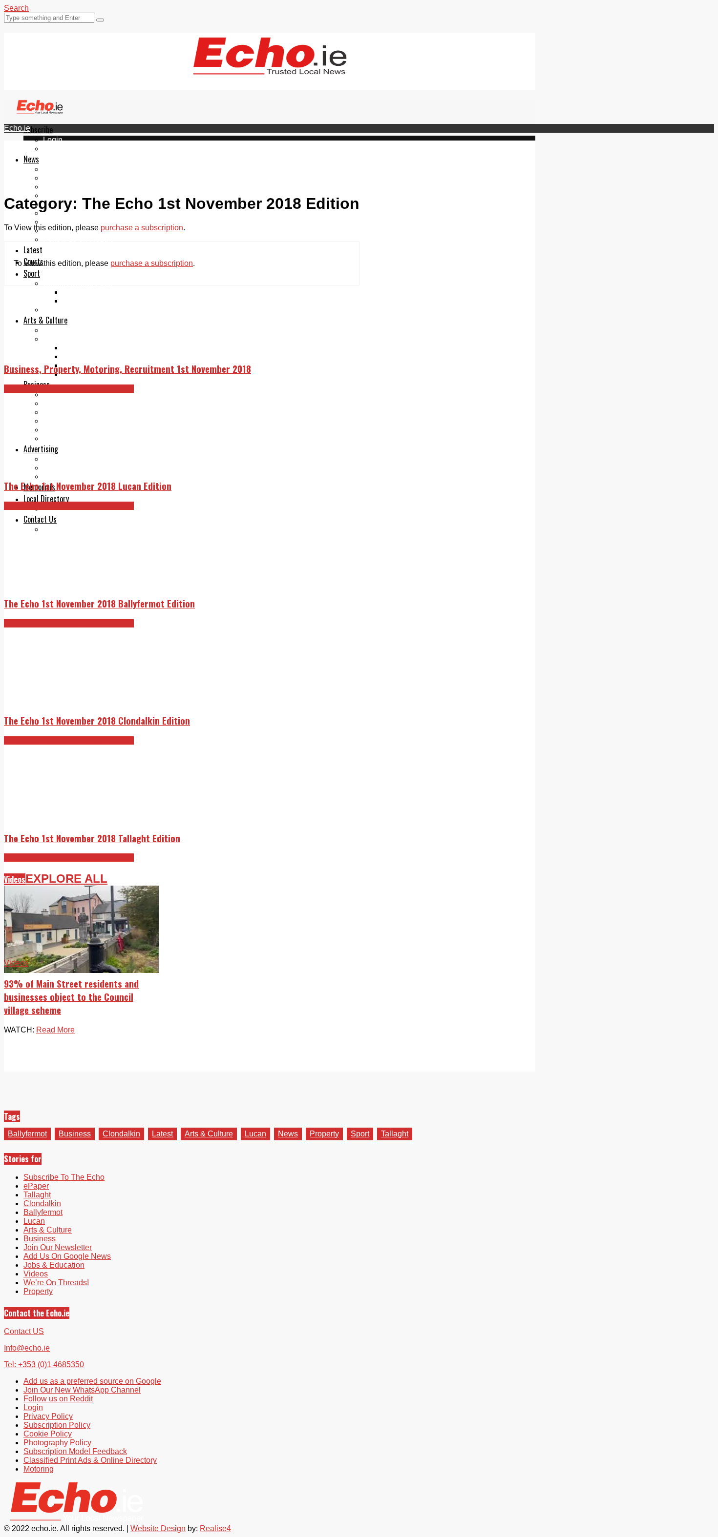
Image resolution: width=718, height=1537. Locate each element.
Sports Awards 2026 (78, 283)
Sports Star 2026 (92, 292)
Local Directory (46, 499)
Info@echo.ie (27, 1348)
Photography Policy (57, 1442)
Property (57, 394)
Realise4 (215, 1528)
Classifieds (62, 476)
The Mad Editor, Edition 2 (106, 356)
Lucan (255, 1134)
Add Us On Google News (67, 1256)
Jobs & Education (73, 412)
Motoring (58, 403)
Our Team (60, 529)
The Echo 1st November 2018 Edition (69, 388)
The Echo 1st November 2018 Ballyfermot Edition (99, 603)
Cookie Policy (47, 1434)
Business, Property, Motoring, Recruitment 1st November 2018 (127, 368)
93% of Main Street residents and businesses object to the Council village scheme (71, 996)
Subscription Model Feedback (75, 1451)
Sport (31, 273)
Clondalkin (62, 178)
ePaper (55, 148)
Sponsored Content (76, 429)
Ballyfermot (62, 186)
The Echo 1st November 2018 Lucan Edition (87, 485)
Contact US (24, 1331)
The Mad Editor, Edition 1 (106, 348)
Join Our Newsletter (77, 213)
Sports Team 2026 (94, 301)
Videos (14, 879)
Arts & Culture (45, 320)
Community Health (75, 309)
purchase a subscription (142, 227)
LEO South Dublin (74, 421)
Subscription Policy (56, 1425)
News (31, 159)
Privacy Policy (48, 1416)
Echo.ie (17, 128)
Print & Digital (67, 459)
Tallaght (56, 169)
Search (16, 8)
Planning (58, 468)
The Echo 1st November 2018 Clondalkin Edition (97, 720)
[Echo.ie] (270, 67)
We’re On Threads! (56, 1282)
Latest (32, 250)
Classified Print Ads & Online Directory (90, 1460)
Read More (55, 1030)
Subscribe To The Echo (64, 1177)
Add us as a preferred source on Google (112, 222)
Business (75, 1134)
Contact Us (40, 519)
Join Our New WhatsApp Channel (82, 1390)
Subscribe (38, 130)
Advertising (40, 449)
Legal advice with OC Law (88, 438)
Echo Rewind (66, 330)
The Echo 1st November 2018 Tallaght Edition (92, 838)
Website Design (158, 1528)
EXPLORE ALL (66, 878)
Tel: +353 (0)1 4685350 (44, 1364)
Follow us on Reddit (77, 239)
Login (53, 140)
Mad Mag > (62, 339)
